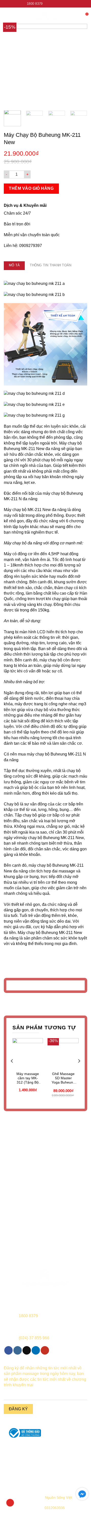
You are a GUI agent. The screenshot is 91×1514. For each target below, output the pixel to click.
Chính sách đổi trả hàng (23, 1473)
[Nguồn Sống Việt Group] (45, 16)
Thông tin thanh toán (50, 265)
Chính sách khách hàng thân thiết (68, 1475)
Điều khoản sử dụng (23, 1465)
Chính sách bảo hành (23, 1457)
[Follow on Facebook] (46, 4)
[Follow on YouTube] (66, 4)
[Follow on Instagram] (51, 4)
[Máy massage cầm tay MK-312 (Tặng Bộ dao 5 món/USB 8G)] (27, 1053)
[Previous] (11, 65)
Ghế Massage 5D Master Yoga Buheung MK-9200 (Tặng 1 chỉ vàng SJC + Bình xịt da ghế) (63, 1078)
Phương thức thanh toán (68, 1465)
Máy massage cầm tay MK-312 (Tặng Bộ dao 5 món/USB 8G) (27, 1078)
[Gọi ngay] (10, 1502)
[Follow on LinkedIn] (61, 4)
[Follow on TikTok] (56, 4)
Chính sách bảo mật (68, 1457)
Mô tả (14, 265)
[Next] (79, 65)
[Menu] (7, 16)
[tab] (14, 265)
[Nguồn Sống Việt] (45, 1278)
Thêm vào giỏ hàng (31, 188)
